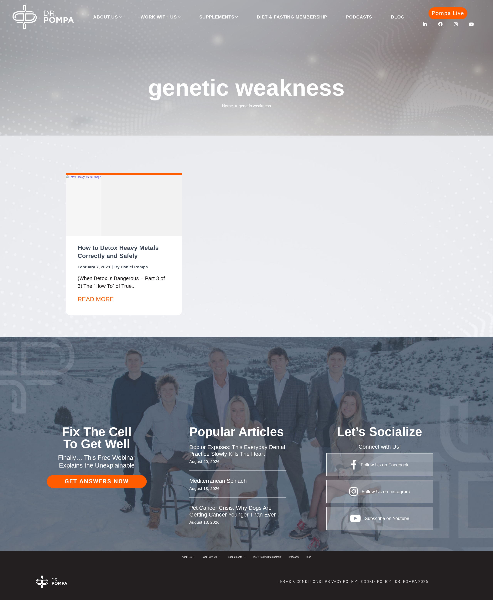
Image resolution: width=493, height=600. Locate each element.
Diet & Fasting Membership (292, 17)
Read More (96, 299)
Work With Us (159, 17)
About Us (105, 17)
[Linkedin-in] (425, 24)
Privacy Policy (341, 582)
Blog (398, 17)
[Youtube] (471, 24)
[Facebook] (440, 24)
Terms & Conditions (299, 582)
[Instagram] (455, 24)
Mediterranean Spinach (218, 481)
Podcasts (359, 17)
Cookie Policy (375, 582)
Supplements (216, 17)
